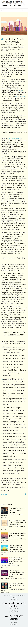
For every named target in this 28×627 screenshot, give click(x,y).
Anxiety (20, 91)
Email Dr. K (8, 5)
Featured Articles (5, 47)
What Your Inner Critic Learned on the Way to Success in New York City (16, 547)
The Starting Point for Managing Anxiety (13, 40)
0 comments (4, 50)
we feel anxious (20, 96)
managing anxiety (15, 138)
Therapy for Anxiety (16, 49)
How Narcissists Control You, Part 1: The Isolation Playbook (17, 510)
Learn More (4, 494)
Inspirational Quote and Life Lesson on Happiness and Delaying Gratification (17, 535)
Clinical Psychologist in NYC (17, 46)
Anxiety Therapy (5, 46)
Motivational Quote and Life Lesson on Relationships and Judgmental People (17, 522)
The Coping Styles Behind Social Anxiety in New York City (16, 585)
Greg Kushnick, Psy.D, (8, 44)
